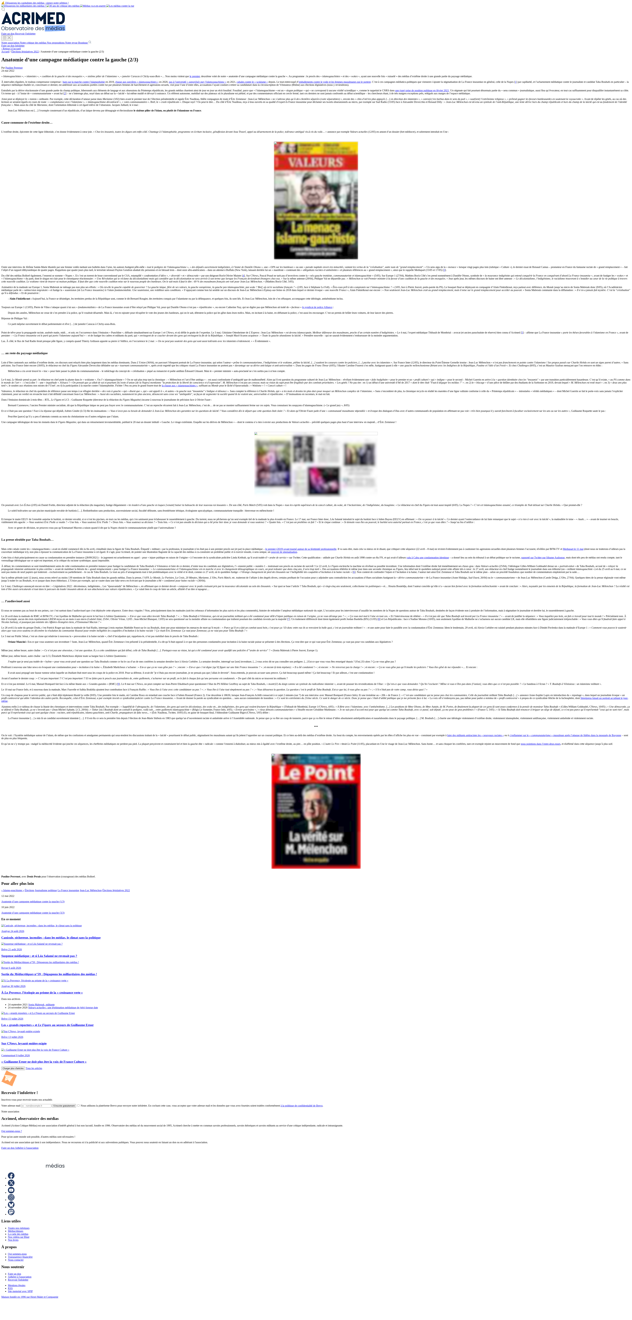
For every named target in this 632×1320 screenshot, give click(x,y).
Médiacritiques (15, 1231)
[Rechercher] (3, 10)
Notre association (10, 42)
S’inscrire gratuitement (64, 1106)
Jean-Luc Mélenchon (91, 890)
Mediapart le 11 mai (573, 549)
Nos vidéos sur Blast (18, 1237)
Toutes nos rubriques (18, 1228)
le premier (195, 76)
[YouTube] (11, 1192)
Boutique (83, 42)
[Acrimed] (33, 30)
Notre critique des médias (33, 42)
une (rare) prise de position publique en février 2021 (422, 90)
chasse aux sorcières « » (136, 81)
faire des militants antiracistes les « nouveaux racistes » (475, 735)
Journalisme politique (46, 890)
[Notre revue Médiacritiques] (67, 5)
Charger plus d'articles (13, 1068)
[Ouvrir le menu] (7, 38)
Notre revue (71, 42)
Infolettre (20, 45)
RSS (10, 1288)
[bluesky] (11, 1207)
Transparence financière (20, 1256)
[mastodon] (11, 1214)
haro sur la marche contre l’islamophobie (84, 81)
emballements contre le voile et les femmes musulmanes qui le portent (335, 81)
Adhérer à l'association (27, 1148)
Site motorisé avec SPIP (20, 1291)
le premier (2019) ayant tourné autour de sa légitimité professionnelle (300, 549)
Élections (29, 890)
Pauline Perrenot (14, 67)
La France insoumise (68, 890)
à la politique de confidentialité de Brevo (302, 1105)
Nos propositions (56, 42)
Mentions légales (16, 1285)
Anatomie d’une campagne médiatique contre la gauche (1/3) (33, 901)
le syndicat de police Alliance (317, 307)
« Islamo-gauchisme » (12, 890)
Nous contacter (16, 1259)
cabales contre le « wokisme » (252, 81)
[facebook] (11, 1178)
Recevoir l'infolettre (25, 33)
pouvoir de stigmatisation (284, 552)
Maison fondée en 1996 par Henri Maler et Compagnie (29, 1296)
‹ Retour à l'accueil (11, 48)
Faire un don (8, 33)
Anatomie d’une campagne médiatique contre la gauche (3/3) (33, 912)
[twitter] (11, 1185)
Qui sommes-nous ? (11, 1131)
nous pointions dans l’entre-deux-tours (540, 743)
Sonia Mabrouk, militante (41, 1004)
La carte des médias (18, 1234)
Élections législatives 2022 (25, 51)
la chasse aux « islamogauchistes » (180, 385)
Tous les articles (34, 1068)
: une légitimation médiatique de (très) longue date (63, 1007)
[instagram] (11, 1199)
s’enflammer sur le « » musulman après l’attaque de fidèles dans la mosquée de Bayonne (565, 735)
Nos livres (13, 1240)
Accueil (5, 51)
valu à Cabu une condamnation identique (428, 557)
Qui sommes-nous (17, 1254)
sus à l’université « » (197, 81)
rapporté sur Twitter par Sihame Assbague (543, 557)
